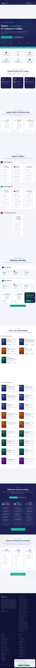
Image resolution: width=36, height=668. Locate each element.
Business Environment (17, 202)
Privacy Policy (21, 645)
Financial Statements (6, 175)
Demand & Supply (29, 172)
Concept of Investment (30, 198)
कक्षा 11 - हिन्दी (3, 655)
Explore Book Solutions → (6, 37)
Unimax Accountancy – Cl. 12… (23, 612)
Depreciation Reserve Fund (29, 202)
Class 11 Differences (13, 497)
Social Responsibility (17, 179)
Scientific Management (18, 201)
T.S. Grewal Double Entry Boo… (23, 608)
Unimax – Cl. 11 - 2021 (22, 613)
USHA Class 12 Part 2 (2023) (23, 623)
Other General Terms (4, 650)
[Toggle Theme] (22, 3)
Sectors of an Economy (30, 204)
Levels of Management (17, 196)
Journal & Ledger (5, 172)
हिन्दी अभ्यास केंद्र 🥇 (3, 654)
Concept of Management (16, 194)
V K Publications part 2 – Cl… (23, 629)
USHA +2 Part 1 (21, 619)
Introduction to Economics (28, 170)
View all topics (4, 181)
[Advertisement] (18, 11)
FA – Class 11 (3, 635)
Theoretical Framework (18, 221)
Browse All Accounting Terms (17, 574)
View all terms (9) (16, 568)
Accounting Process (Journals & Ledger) (17, 224)
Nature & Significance (17, 169)
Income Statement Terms (5, 649)
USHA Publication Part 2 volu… (23, 626)
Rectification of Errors (6, 179)
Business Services (17, 174)
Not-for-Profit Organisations (5, 194)
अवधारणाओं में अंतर (3, 658)
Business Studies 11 (4, 639)
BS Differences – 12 (22, 656)
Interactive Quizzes (22, 639)
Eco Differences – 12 (22, 654)
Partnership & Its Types (6, 203)
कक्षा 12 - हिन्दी (3, 657)
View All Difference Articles (17, 529)
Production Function (29, 175)
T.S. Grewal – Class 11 (22, 598)
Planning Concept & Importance (17, 205)
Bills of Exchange (17, 232)
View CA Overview (17, 234)
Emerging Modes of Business (17, 177)
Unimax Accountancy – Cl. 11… (23, 609)
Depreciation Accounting (18, 228)
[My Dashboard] (32, 3)
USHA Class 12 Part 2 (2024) (23, 625)
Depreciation (5, 177)
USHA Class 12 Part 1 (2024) (23, 622)
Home (20, 635)
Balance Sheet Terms (4, 647)
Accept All (23, 665)
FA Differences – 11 (22, 649)
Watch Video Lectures (18, 37)
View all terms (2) (28, 568)
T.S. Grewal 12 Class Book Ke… (23, 599)
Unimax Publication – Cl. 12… (23, 616)
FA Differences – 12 (22, 653)
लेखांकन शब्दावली (3, 660)
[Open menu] (34, 3)
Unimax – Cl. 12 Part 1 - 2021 (23, 615)
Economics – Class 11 (4, 642)
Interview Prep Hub (22, 641)
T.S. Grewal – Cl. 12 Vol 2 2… (23, 605)
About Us (20, 636)
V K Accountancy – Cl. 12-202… (24, 628)
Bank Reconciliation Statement (17, 226)
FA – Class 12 (3, 636)
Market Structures (29, 179)
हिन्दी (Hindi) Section (22, 642)
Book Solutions (21, 638)
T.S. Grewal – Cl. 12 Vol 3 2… (23, 606)
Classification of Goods (30, 194)
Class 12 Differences (22, 497)
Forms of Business (17, 171)
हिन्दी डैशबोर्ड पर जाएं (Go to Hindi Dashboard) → (18, 305)
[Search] (24, 3)
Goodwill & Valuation (6, 205)
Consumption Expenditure (28, 196)
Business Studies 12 (4, 641)
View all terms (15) (4, 568)
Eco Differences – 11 (22, 650)
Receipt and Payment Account (6, 197)
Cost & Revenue (28, 177)
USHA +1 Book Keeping (22, 618)
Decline (32, 665)
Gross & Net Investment (30, 200)
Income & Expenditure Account (6, 200)
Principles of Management (16, 199)
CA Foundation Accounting (5, 638)
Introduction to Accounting (5, 170)
